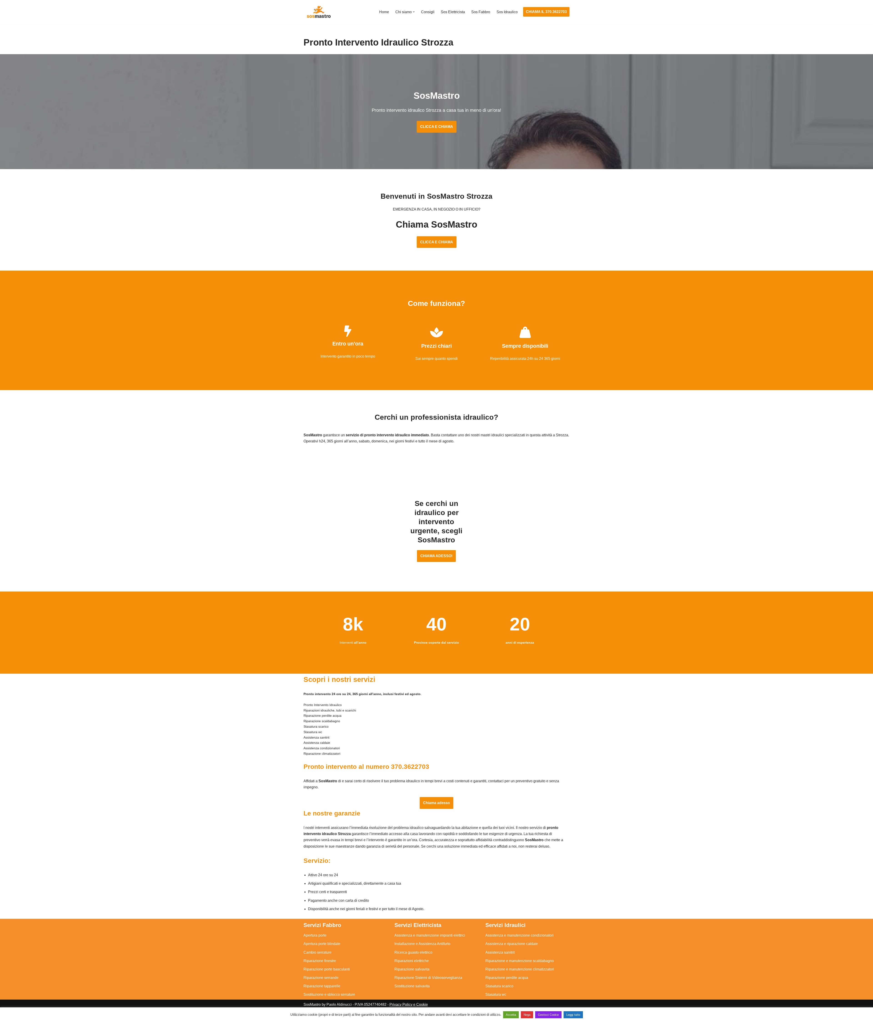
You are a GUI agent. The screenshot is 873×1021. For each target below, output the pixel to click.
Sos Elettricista (453, 12)
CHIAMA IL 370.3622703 (546, 12)
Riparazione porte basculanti (327, 969)
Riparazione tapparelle (322, 986)
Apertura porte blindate (322, 944)
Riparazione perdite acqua (506, 978)
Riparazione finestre (320, 961)
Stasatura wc (495, 994)
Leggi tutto (573, 1014)
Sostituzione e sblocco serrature (329, 994)
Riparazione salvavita (411, 969)
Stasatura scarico (499, 986)
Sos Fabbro (480, 12)
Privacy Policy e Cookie (408, 1004)
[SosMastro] (318, 12)
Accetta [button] (511, 1014)
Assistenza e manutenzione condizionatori (519, 935)
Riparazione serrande (321, 978)
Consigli (427, 12)
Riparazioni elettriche (411, 961)
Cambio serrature (317, 952)
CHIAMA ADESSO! (436, 556)
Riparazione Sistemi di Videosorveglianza (428, 978)
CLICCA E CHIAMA (436, 127)
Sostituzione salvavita (412, 986)
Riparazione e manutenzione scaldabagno (519, 961)
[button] (414, 12)
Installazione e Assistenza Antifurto (422, 944)
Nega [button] (527, 1014)
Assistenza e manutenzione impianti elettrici (429, 935)
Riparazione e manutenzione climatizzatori (519, 969)
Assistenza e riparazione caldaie (511, 944)
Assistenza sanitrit (500, 952)
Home (384, 12)
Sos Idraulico (507, 12)
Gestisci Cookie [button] (548, 1014)
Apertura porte (315, 935)
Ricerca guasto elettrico (413, 952)
